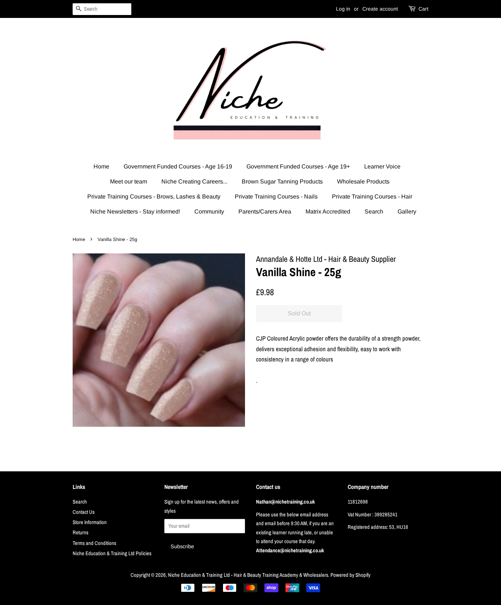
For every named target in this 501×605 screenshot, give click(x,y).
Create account (380, 9)
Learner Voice (382, 166)
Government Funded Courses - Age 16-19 (178, 166)
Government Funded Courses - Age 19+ (298, 166)
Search (374, 211)
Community (209, 211)
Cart (423, 9)
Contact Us (84, 512)
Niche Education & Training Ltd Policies (112, 553)
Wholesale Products (363, 181)
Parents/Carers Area (264, 211)
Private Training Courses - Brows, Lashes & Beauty (153, 196)
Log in (343, 9)
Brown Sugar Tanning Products (282, 181)
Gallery (407, 211)
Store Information (90, 522)
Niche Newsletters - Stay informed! (135, 211)
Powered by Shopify (350, 575)
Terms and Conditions (94, 543)
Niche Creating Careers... (194, 181)
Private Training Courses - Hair (372, 196)
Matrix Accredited (328, 211)
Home (101, 166)
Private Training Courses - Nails (276, 196)
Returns (80, 532)
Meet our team (128, 181)
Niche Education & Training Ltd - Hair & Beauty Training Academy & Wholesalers (248, 575)
